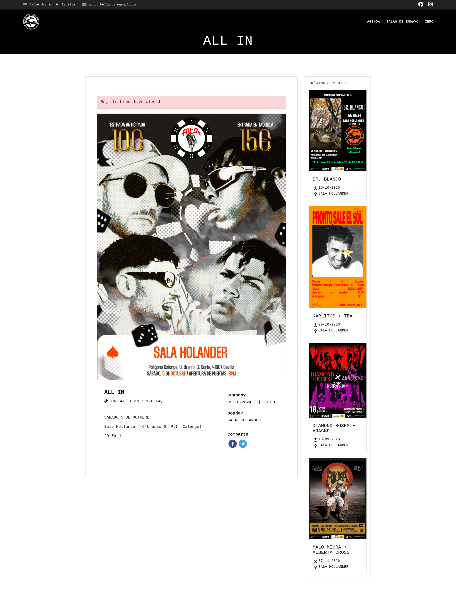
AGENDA (373, 21)
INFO (429, 21)
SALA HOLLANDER (244, 420)
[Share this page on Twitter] (243, 444)
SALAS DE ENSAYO (402, 21)
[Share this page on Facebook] (232, 444)
